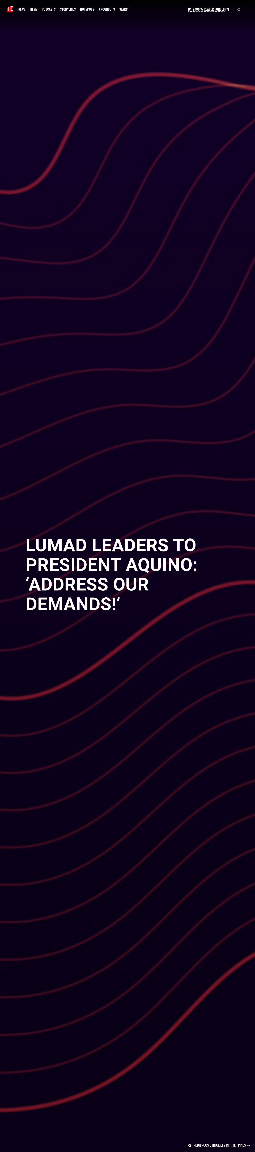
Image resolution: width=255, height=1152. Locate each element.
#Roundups (107, 9)
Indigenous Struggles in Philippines (219, 1145)
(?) (227, 9)
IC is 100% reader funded (206, 9)
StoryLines (68, 9)
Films (33, 9)
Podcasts (49, 9)
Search (124, 9)
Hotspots (87, 9)
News (21, 9)
